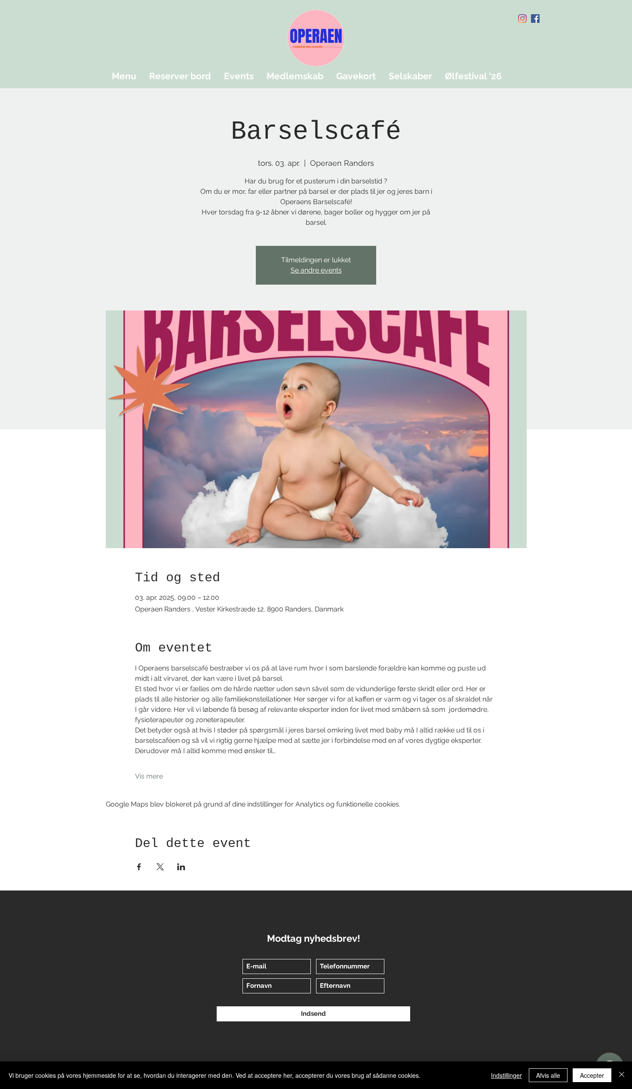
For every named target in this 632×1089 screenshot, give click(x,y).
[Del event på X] (160, 866)
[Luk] (622, 1075)
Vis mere (149, 776)
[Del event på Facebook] (139, 866)
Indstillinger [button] (506, 1075)
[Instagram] (522, 18)
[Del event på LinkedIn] (181, 866)
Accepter (592, 1075)
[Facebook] (535, 18)
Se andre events (316, 270)
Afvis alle (548, 1075)
